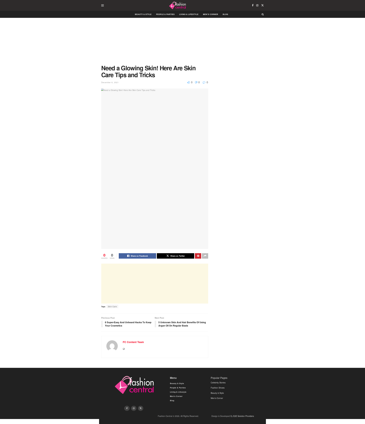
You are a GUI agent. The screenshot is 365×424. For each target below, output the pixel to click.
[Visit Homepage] (177, 5)
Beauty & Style (143, 14)
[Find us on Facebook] (252, 5)
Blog (225, 14)
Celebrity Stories (218, 382)
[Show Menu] (102, 5)
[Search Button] (263, 14)
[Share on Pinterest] (198, 256)
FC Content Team (133, 342)
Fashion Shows (218, 387)
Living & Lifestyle (188, 14)
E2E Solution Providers (243, 416)
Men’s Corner (210, 14)
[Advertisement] (154, 43)
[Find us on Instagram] (257, 5)
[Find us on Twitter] (262, 5)
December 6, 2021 (110, 82)
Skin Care (112, 306)
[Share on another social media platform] (205, 256)
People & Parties (165, 14)
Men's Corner (217, 398)
